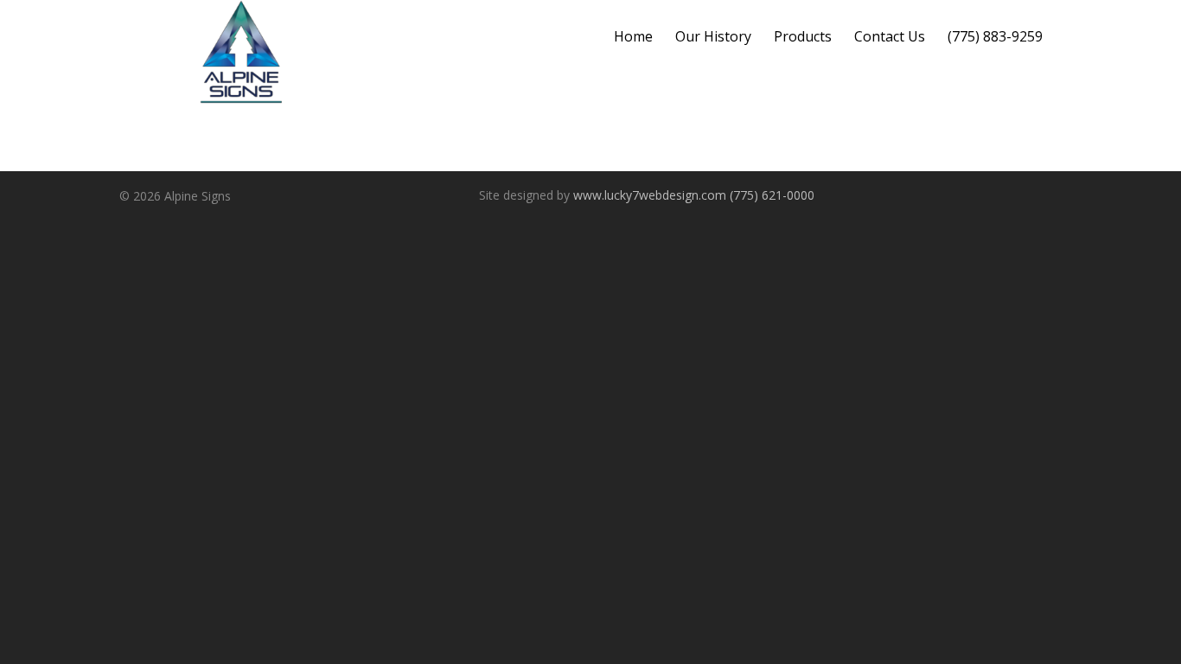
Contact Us (889, 36)
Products (803, 36)
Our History (713, 36)
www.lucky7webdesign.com (649, 195)
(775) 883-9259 (995, 36)
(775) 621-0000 (772, 195)
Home (633, 36)
